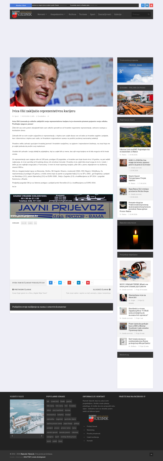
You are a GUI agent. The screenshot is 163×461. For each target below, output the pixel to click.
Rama (124, 155)
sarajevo (50, 437)
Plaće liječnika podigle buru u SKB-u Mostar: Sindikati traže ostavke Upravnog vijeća (139, 327)
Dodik (62, 401)
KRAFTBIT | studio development (34, 457)
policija (76, 423)
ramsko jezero (64, 432)
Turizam (83, 14)
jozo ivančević (58, 410)
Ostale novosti (136, 168)
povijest (50, 428)
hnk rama (59, 406)
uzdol (55, 441)
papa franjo (68, 423)
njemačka (50, 419)
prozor (56, 428)
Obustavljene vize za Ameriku (137, 296)
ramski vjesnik (52, 432)
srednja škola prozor (68, 437)
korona (67, 410)
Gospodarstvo (56, 14)
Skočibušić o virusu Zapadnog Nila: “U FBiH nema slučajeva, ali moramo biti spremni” (139, 311)
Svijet (133, 300)
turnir (49, 441)
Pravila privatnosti (93, 433)
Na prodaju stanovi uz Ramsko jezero (90, 5)
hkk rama (50, 406)
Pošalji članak (92, 426)
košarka (60, 415)
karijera (30, 223)
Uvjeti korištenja (93, 437)
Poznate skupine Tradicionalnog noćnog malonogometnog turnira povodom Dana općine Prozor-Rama (135, 206)
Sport (92, 14)
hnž (66, 406)
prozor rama (65, 428)
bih (48, 401)
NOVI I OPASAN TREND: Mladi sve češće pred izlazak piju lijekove (134, 285)
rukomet (75, 432)
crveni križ (55, 401)
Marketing (90, 430)
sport (57, 437)
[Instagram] (147, 5)
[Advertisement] (81, 39)
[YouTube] (151, 5)
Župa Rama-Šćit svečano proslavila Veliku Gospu (139, 190)
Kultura (72, 14)
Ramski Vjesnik (27, 454)
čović (60, 441)
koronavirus (51, 415)
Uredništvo (42, 116)
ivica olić (23, 223)
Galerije (117, 14)
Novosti (41, 14)
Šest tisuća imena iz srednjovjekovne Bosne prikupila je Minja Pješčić (139, 341)
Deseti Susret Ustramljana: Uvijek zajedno (137, 178)
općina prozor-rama (54, 423)
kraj (35, 223)
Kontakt (90, 441)
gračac (69, 401)
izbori (49, 410)
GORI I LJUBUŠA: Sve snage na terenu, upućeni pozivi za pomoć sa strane (139, 162)
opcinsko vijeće (70, 419)
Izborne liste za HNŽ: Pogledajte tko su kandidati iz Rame (135, 150)
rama (74, 428)
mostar (68, 415)
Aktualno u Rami (21, 5)
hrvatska (72, 406)
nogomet (59, 419)
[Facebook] (143, 5)
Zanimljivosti (104, 14)
